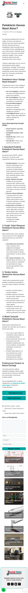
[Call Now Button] (3, 590)
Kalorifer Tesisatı (9, 406)
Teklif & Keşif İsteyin (14, 398)
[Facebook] (12, 584)
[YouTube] (15, 584)
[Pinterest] (19, 584)
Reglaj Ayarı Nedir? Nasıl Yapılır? (14, 413)
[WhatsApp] (8, 584)
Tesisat (17, 406)
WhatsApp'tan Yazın (15, 393)
